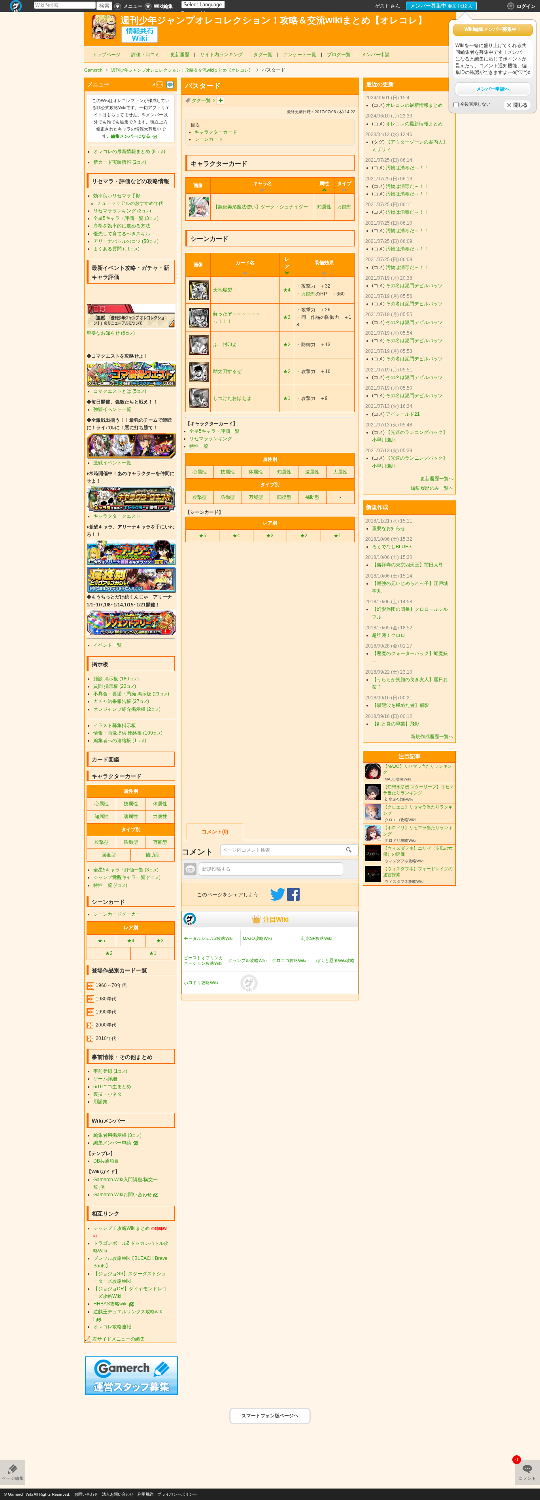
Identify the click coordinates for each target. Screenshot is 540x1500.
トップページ (106, 54)
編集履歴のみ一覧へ (432, 488)
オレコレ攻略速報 (112, 1327)
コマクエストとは (119, 391)
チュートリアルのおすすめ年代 (130, 203)
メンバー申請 (375, 54)
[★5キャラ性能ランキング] (132, 579)
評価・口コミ (145, 54)
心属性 (200, 472)
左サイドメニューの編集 (119, 1339)
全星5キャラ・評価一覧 (214, 431)
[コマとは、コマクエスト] (132, 373)
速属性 (312, 472)
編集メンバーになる (130, 136)
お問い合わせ (86, 1494)
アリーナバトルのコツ (126, 241)
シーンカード (208, 139)
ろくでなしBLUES (392, 546)
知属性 (324, 207)
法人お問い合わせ (118, 1494)
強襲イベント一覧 (112, 409)
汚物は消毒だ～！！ (407, 167)
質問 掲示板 (114, 686)
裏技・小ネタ (107, 1094)
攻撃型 (200, 497)
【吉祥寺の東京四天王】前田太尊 (407, 565)
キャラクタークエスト (117, 516)
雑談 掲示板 (116, 679)
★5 (202, 535)
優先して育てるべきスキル (121, 234)
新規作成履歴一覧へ (432, 736)
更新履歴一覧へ (436, 478)
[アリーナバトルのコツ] (132, 552)
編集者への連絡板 (119, 740)
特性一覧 (198, 446)
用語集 (100, 1101)
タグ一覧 (262, 54)
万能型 (344, 207)
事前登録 (110, 1071)
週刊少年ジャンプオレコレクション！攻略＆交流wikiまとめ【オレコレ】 (274, 20)
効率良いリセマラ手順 (117, 196)
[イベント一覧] (132, 445)
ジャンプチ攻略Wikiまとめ (121, 1228)
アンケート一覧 (299, 54)
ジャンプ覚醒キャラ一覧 (126, 877)
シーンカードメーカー (117, 914)
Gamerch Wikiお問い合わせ (122, 1194)
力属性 (340, 472)
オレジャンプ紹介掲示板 (126, 709)
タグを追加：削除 (220, 100)
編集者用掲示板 (117, 1135)
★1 (287, 398)
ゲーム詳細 (105, 1078)
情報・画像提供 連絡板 (127, 733)
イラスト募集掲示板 (114, 725)
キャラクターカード (215, 132)
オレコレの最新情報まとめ (129, 151)
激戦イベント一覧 (112, 463)
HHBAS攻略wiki (110, 1304)
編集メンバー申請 (112, 1143)
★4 (287, 290)
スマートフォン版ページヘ (270, 1416)
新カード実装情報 (119, 162)
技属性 (228, 472)
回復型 (284, 497)
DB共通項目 (106, 1161)
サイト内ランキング (221, 54)
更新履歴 (179, 54)
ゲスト (382, 6)
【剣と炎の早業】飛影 (395, 724)
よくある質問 (116, 249)
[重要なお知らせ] (132, 316)
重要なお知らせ (111, 333)
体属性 (256, 472)
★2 (287, 344)
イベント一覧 (107, 645)
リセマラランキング (210, 438)
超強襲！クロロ (388, 635)
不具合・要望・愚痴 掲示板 (131, 694)
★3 (287, 317)
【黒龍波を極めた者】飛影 (400, 705)
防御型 (228, 497)
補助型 (312, 497)
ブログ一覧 (339, 54)
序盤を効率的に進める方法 (121, 226)
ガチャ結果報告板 (121, 701)
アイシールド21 (403, 414)
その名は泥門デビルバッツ (414, 285)
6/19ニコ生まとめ (112, 1086)
